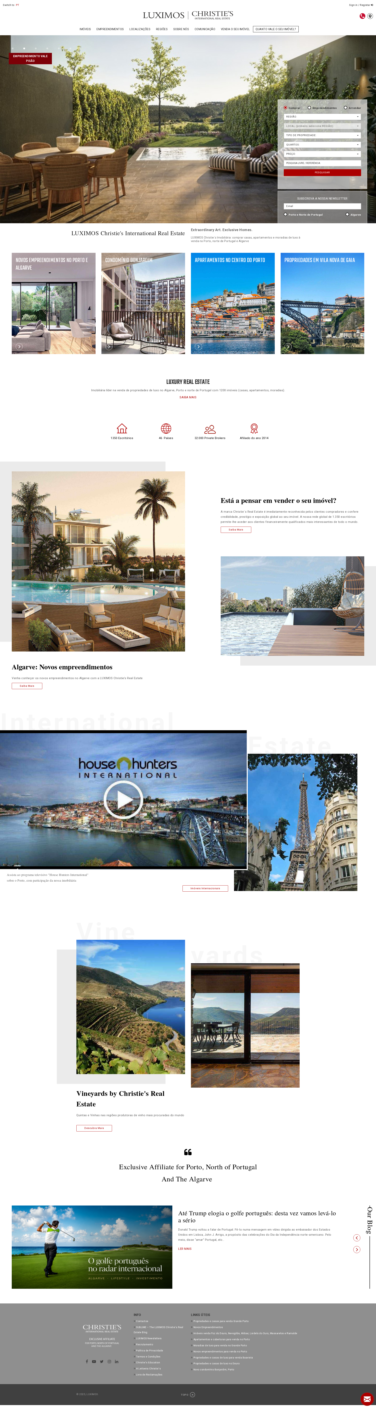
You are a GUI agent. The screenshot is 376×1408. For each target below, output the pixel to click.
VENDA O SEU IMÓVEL (235, 29)
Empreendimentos (325, 108)
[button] (356, 1237)
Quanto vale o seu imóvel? (276, 29)
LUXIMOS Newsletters (149, 1338)
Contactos (142, 1321)
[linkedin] (116, 1361)
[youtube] (94, 1361)
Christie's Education (148, 1362)
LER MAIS (185, 1249)
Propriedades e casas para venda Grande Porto (221, 1321)
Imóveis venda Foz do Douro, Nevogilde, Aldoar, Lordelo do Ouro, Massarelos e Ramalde (245, 1333)
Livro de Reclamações (149, 1374)
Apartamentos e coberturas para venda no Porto (221, 1339)
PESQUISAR (322, 172)
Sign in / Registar (360, 5)
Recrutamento (144, 1344)
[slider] (119, 869)
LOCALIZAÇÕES (139, 29)
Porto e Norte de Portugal (306, 214)
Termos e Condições (148, 1356)
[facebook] (87, 1361)
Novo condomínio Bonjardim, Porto (213, 1369)
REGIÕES (162, 29)
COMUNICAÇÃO (205, 29)
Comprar (295, 108)
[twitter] (102, 1361)
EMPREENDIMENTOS (110, 29)
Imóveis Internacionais (205, 888)
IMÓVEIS (85, 29)
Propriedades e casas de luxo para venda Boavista (223, 1357)
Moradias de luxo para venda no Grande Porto (220, 1345)
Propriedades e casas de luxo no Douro (216, 1363)
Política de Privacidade (149, 1350)
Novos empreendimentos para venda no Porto (220, 1351)
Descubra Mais (94, 1128)
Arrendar (355, 108)
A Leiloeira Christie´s (148, 1368)
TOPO (185, 1394)
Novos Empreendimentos (208, 1327)
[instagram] (109, 1361)
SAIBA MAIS (188, 397)
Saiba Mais (27, 685)
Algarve (356, 214)
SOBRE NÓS (181, 29)
